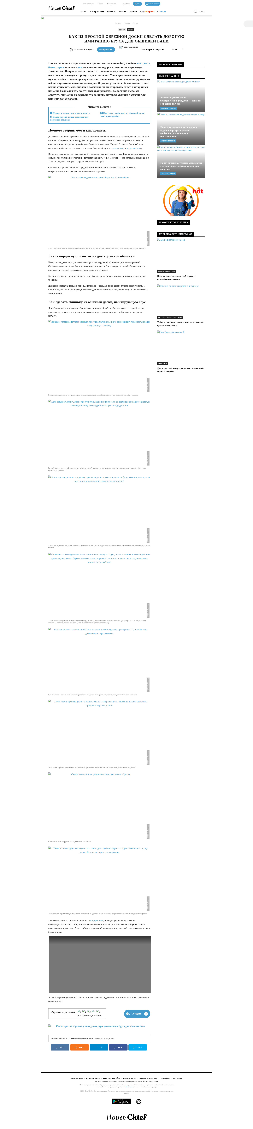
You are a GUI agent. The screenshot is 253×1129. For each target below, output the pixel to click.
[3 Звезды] (89, 1014)
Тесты (100, 4)
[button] (195, 12)
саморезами (118, 148)
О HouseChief (77, 1078)
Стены (130, 30)
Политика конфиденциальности (130, 1081)
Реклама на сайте (111, 1078)
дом (80, 67)
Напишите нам (93, 1078)
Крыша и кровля (168, 173)
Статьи (83, 11)
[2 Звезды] (84, 1014)
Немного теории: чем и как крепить (70, 113)
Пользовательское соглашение (105, 1081)
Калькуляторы (88, 4)
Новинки (133, 11)
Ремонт (122, 30)
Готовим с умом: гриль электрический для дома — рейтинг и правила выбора (180, 100)
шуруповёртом (133, 148)
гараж (60, 67)
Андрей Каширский (155, 49)
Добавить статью (152, 4)
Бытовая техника (168, 108)
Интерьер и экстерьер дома (170, 317)
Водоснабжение (168, 141)
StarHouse (162, 363)
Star (161, 11)
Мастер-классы (96, 11)
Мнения (122, 11)
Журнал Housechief (148, 1078)
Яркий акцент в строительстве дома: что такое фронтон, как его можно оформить (181, 166)
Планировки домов (166, 271)
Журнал (137, 4)
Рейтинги (111, 11)
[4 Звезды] (94, 1014)
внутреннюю (96, 920)
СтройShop (125, 4)
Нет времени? (106, 49)
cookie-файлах (128, 1087)
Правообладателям (150, 1081)
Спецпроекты (112, 4)
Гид (147, 11)
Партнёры (165, 1078)
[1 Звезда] (80, 1014)
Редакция (177, 1078)
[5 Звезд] (98, 1014)
